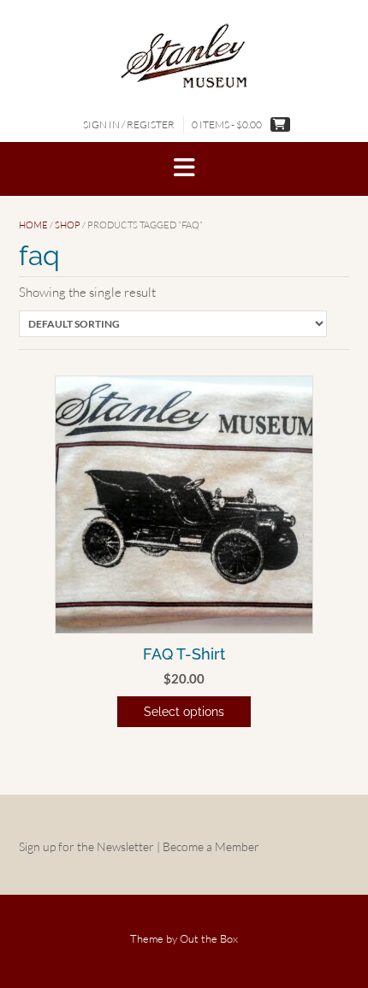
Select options (184, 712)
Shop (67, 225)
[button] (184, 169)
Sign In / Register (129, 124)
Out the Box (209, 938)
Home (33, 225)
